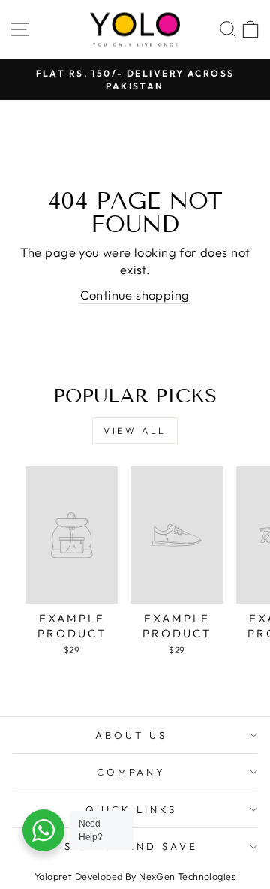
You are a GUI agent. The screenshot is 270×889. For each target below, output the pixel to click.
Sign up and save (131, 846)
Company (131, 772)
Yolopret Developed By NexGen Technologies (135, 876)
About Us (131, 735)
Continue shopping (134, 295)
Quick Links (131, 809)
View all (135, 430)
